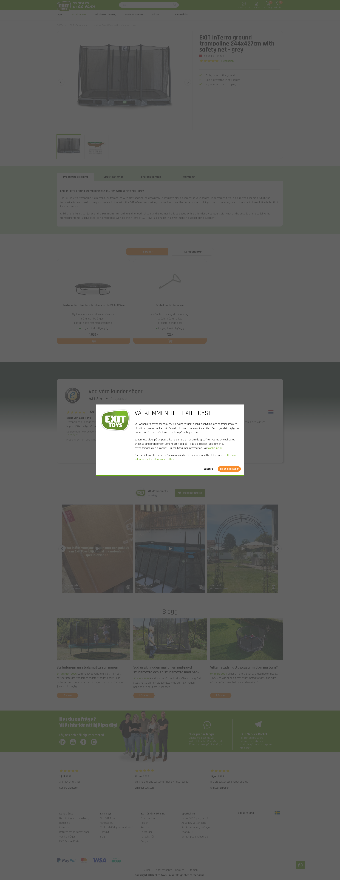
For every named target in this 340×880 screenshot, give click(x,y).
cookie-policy (215, 448)
